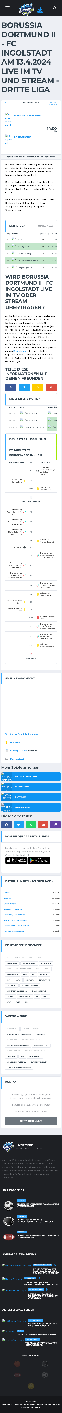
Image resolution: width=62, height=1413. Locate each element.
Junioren (11, 1056)
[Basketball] (17, 1363)
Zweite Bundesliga (39, 1062)
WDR (18, 1002)
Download (42, 1404)
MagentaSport (20, 351)
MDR (9, 969)
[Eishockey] (45, 1363)
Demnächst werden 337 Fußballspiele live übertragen (38, 1205)
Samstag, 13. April (18, 750)
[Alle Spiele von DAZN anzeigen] (8, 1331)
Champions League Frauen (19, 1034)
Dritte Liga (9, 102)
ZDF (26, 1002)
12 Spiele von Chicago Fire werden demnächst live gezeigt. (41, 1283)
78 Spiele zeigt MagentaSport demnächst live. (41, 1344)
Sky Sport (11, 985)
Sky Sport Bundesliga (17, 991)
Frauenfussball (41, 1045)
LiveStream (12, 963)
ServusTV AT (44, 980)
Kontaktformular (31, 1121)
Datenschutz (54, 1404)
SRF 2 (45, 996)
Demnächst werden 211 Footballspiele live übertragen (38, 1236)
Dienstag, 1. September (14, 915)
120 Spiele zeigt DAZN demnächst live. (37, 1334)
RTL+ (9, 980)
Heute (7, 893)
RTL (33, 974)
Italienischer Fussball (35, 1051)
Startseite (7, 1404)
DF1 (39, 958)
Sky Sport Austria (30, 985)
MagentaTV (46, 963)
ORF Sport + (12, 974)
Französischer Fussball (18, 1045)
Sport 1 (10, 996)
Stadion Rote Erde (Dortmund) (24, 734)
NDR (38, 969)
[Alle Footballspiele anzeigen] (8, 1237)
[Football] (17, 1374)
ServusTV (30, 980)
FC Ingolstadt (22, 137)
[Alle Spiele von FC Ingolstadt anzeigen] (9, 139)
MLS (22, 1056)
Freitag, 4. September (14, 931)
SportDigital (25, 996)
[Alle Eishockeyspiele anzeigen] (8, 1221)
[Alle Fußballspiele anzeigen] (8, 1205)
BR (8, 958)
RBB (25, 974)
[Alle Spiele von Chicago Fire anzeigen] (12, 1279)
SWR (9, 1002)
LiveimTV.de (31, 1401)
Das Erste (19, 958)
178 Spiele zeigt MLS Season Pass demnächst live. (42, 1325)
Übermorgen (10, 904)
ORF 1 (47, 969)
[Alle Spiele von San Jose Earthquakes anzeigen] (16, 1265)
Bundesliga (12, 1029)
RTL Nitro (44, 974)
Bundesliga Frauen (31, 1029)
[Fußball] (45, 1374)
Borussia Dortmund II (27, 115)
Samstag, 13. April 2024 (52, 103)
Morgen (7, 898)
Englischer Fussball (31, 1040)
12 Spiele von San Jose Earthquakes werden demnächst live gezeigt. (46, 1271)
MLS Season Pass (23, 969)
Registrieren (29, 1404)
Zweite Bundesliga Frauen (19, 1067)
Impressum (36, 1407)
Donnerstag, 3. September (16, 926)
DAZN (31, 958)
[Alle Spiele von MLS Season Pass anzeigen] (14, 1321)
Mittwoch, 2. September (15, 920)
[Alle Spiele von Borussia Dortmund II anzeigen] (9, 119)
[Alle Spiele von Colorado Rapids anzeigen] (14, 1290)
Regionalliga (35, 1056)
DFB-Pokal (40, 1034)
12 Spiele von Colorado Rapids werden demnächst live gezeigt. (42, 1296)
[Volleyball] (31, 1385)
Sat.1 (18, 980)
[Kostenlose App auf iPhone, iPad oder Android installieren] (40, 11)
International (13, 1051)
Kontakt (25, 1407)
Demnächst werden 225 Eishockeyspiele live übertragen (35, 1221)
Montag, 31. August (13, 909)
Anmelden (18, 1404)
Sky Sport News (39, 991)
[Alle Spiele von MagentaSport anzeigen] (13, 1340)
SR (37, 996)
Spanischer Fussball (16, 1062)
